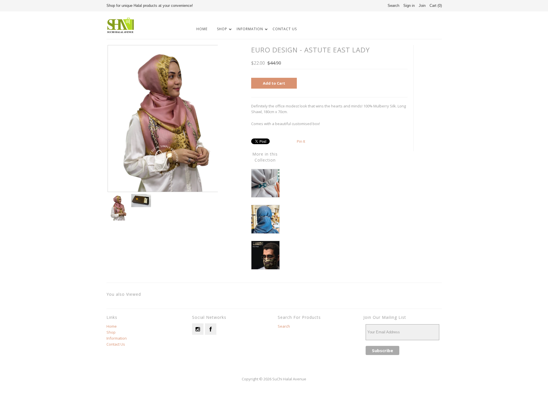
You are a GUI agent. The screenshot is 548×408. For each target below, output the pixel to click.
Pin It (301, 141)
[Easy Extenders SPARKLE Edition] (265, 232)
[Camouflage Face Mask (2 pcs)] (265, 268)
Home (201, 28)
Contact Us (285, 28)
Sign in (409, 5)
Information (250, 28)
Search (284, 326)
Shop (222, 28)
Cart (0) (436, 5)
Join (422, 5)
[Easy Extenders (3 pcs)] (265, 196)
